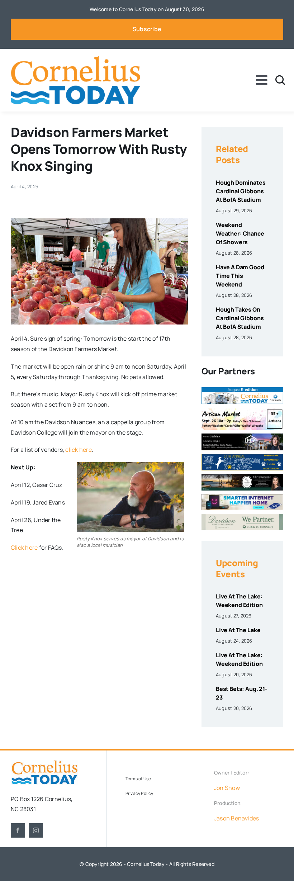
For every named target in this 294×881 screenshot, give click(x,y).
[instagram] (36, 830)
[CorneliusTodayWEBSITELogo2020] (44, 763)
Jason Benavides (236, 818)
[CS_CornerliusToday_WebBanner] (242, 477)
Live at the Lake (238, 630)
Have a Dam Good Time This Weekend (240, 275)
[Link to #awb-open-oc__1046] (280, 80)
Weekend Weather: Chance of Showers (240, 233)
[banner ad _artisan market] (242, 411)
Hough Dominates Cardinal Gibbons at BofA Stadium (241, 191)
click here (78, 450)
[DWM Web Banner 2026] (242, 517)
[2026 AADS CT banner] (242, 457)
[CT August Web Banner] (242, 390)
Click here (24, 547)
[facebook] (18, 830)
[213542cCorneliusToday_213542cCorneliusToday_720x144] (242, 497)
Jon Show (227, 788)
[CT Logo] (75, 59)
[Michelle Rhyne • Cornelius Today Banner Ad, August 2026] (242, 436)
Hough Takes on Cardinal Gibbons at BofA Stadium (240, 318)
